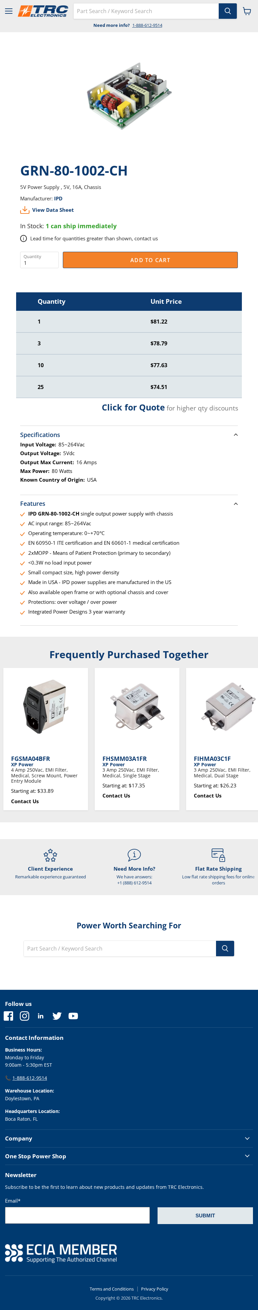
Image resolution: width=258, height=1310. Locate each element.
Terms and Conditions (112, 1289)
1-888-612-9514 (147, 25)
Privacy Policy (154, 1289)
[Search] (228, 11)
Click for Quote (133, 407)
